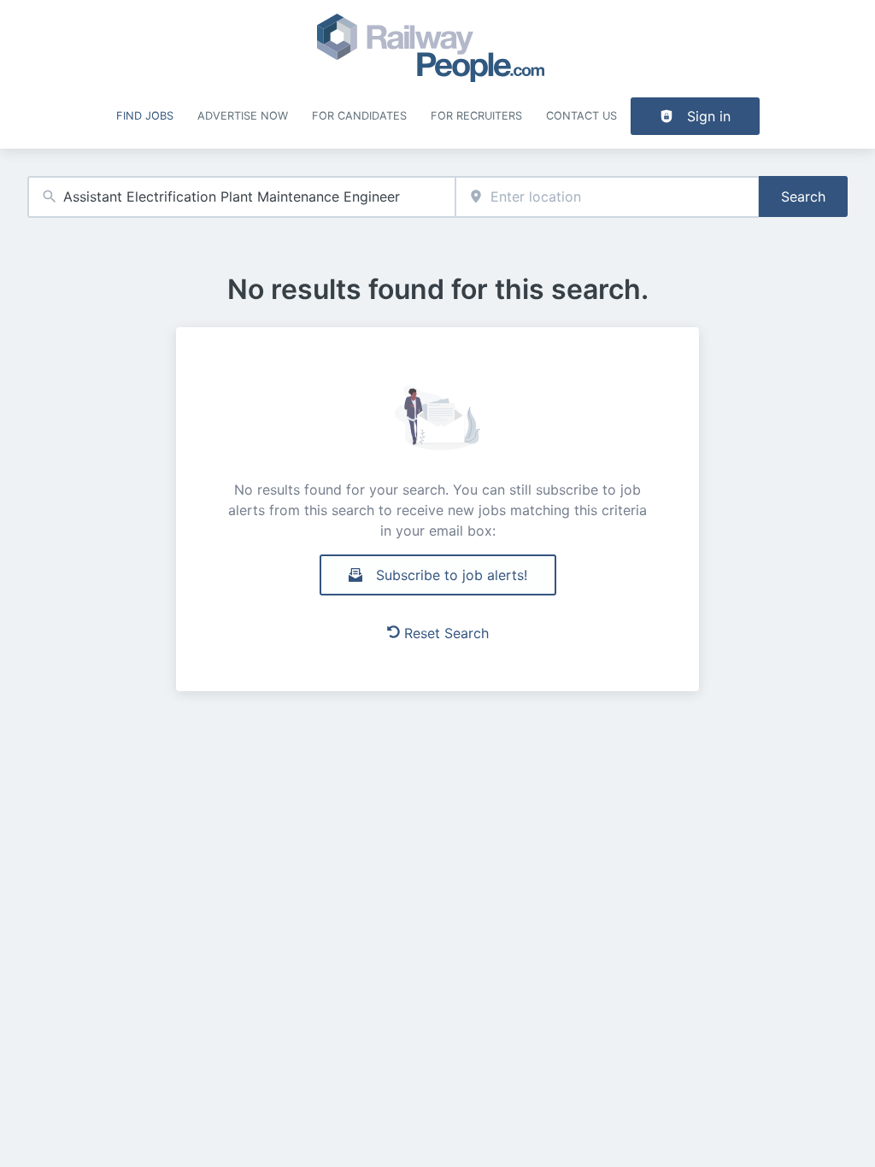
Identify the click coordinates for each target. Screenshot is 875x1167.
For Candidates (359, 115)
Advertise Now (242, 115)
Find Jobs (144, 115)
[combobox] (241, 197)
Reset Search (446, 633)
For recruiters (476, 115)
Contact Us (581, 115)
